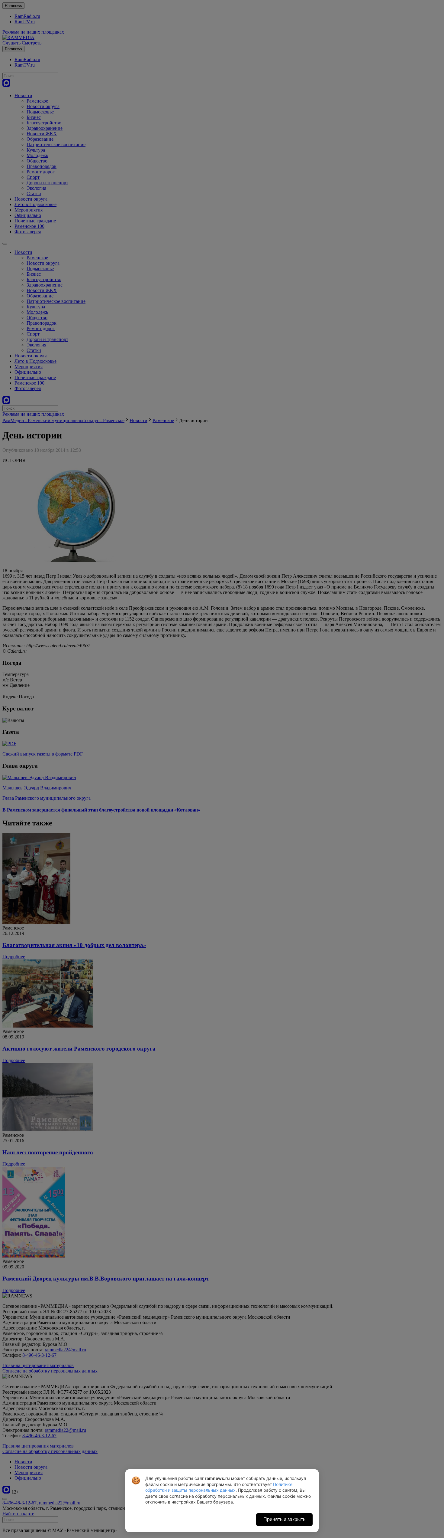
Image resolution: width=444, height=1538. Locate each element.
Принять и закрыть (284, 1519)
